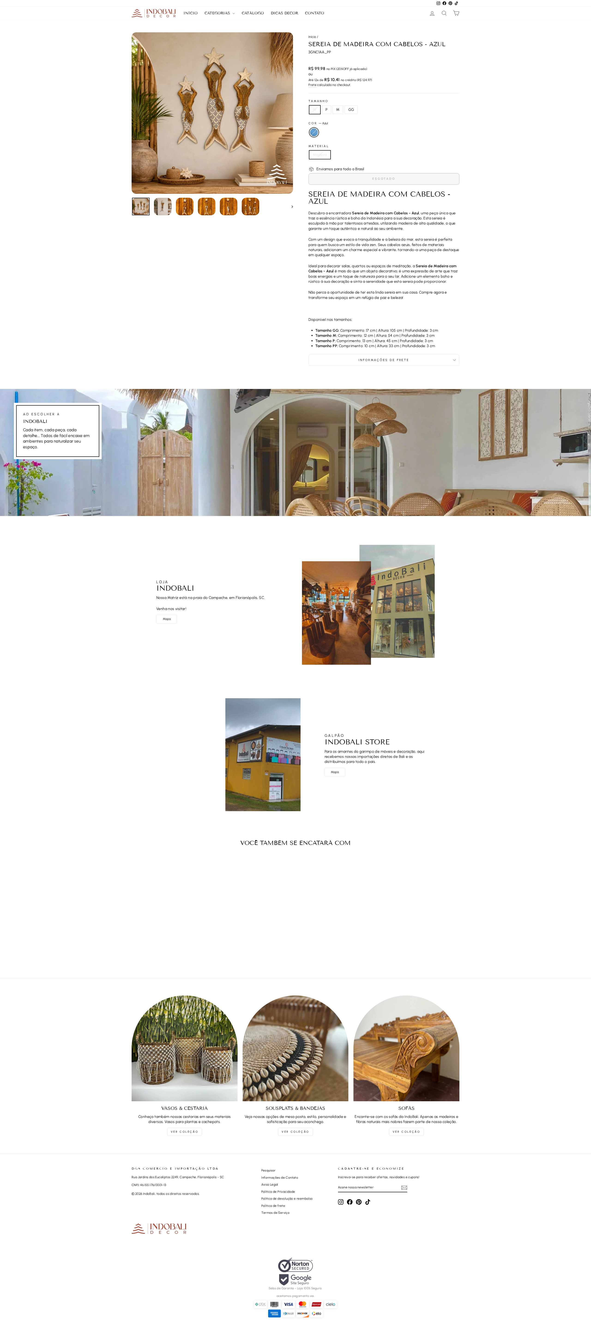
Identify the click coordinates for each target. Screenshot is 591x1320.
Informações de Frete (384, 360)
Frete (312, 85)
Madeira (320, 154)
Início (191, 13)
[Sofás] (406, 1048)
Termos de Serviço (275, 1212)
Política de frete (273, 1206)
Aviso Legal (269, 1184)
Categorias (218, 13)
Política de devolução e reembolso (287, 1198)
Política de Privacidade (278, 1191)
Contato (314, 13)
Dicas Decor (284, 13)
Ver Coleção (185, 1131)
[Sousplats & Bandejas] (296, 1048)
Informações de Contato (279, 1177)
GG (351, 109)
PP (315, 109)
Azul (314, 132)
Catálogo (253, 13)
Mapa (167, 619)
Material (318, 146)
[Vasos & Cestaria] (185, 1048)
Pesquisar (268, 1170)
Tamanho (318, 101)
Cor (318, 123)
